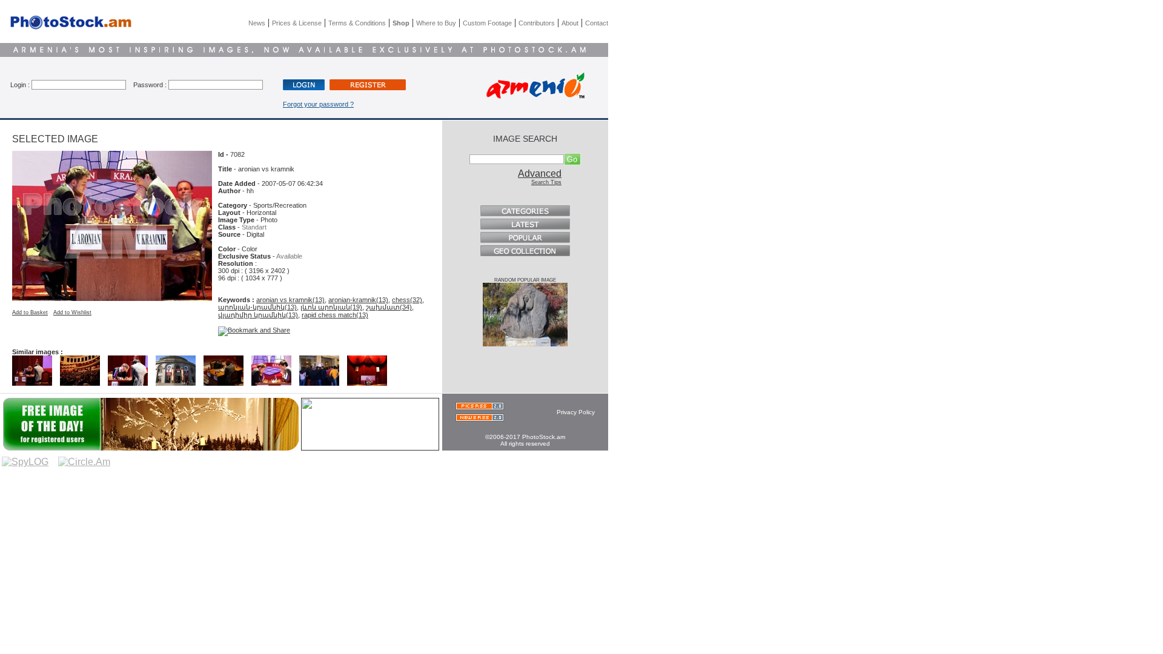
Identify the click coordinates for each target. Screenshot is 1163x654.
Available (289, 256)
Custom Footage (487, 23)
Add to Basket (30, 312)
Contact (596, 23)
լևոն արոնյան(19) (331, 307)
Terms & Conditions (357, 23)
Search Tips (546, 182)
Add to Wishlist (72, 312)
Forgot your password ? (318, 104)
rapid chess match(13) (335, 315)
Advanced (540, 173)
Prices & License (297, 23)
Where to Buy (436, 23)
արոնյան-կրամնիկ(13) (257, 307)
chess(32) (407, 299)
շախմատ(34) (389, 307)
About (570, 23)
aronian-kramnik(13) (358, 299)
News (256, 23)
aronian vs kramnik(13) (290, 299)
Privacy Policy (576, 412)
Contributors (537, 23)
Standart (254, 227)
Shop (401, 23)
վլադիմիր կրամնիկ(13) (258, 315)
